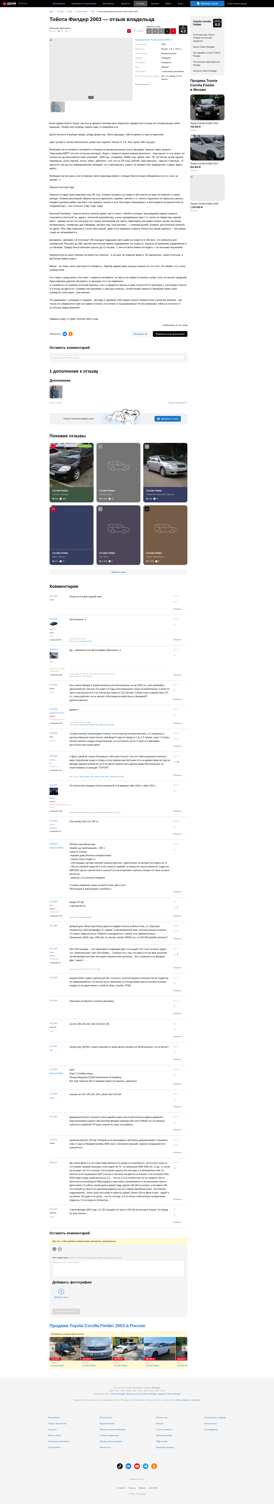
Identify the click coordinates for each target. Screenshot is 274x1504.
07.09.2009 (53, 821)
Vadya (52, 952)
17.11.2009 (53, 1094)
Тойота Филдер (118, 1394)
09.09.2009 (53, 844)
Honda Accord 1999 (116, 776)
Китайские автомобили (58, 1441)
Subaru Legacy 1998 (86, 776)
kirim (51, 662)
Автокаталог (105, 1447)
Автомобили (59, 3)
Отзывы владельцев (109, 1435)
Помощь (132, 1488)
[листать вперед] (126, 69)
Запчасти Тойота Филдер (205, 71)
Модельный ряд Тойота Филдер (141, 1394)
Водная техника (107, 1423)
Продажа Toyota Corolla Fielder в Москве (203, 85)
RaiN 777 (53, 629)
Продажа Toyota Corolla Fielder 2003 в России (97, 1325)
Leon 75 (52, 825)
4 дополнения (85, 446)
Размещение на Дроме (215, 1417)
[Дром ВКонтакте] (128, 1466)
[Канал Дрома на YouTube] (137, 1466)
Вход (237, 3)
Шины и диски (54, 1435)
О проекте (121, 1488)
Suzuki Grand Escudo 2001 (88, 725)
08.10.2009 (53, 925)
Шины (168, 3)
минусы (186, 1400)
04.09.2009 (53, 596)
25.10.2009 (53, 1000)
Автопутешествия (164, 1435)
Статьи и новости (164, 1429)
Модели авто (136, 1479)
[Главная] (9, 3)
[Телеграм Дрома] (145, 1466)
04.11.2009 (53, 1046)
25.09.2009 (53, 901)
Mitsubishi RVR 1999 (106, 725)
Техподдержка (211, 1429)
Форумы (160, 1423)
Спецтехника (54, 1447)
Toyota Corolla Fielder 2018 (204, 203)
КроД (51, 905)
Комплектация (142, 84)
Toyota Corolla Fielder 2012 (204, 123)
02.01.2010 (53, 1116)
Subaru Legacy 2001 (101, 776)
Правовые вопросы (165, 1447)
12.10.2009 (53, 977)
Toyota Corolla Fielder (202, 23)
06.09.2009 (53, 785)
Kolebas (52, 760)
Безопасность (210, 1423)
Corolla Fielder (60, 490)
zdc (100, 557)
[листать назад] (55, 69)
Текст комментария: (87, 1258)
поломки (196, 1400)
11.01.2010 (53, 1139)
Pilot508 (52, 798)
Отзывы (141, 3)
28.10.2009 (53, 1023)
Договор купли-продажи (111, 1441)
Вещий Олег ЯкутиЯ (57, 713)
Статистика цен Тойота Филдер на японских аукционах (204, 38)
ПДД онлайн (161, 1441)
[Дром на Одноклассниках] (154, 1466)
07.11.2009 (53, 1069)
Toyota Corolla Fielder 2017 (204, 163)
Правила (142, 1488)
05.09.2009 (53, 733)
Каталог (155, 3)
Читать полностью (176, 402)
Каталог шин (162, 1417)
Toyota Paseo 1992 (84, 917)
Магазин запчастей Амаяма (113, 1429)
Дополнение (60, 380)
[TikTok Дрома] (120, 1466)
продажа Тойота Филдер (169, 1394)
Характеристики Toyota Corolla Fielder (152, 40)
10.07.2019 (53, 1209)
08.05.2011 (53, 1162)
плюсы (178, 1400)
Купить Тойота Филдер (203, 47)
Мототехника (106, 1417)
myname (56, 494)
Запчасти (125, 3)
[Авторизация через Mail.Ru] (60, 1249)
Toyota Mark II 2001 (85, 641)
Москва (24, 3)
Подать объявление (57, 1423)
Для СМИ (153, 1488)
